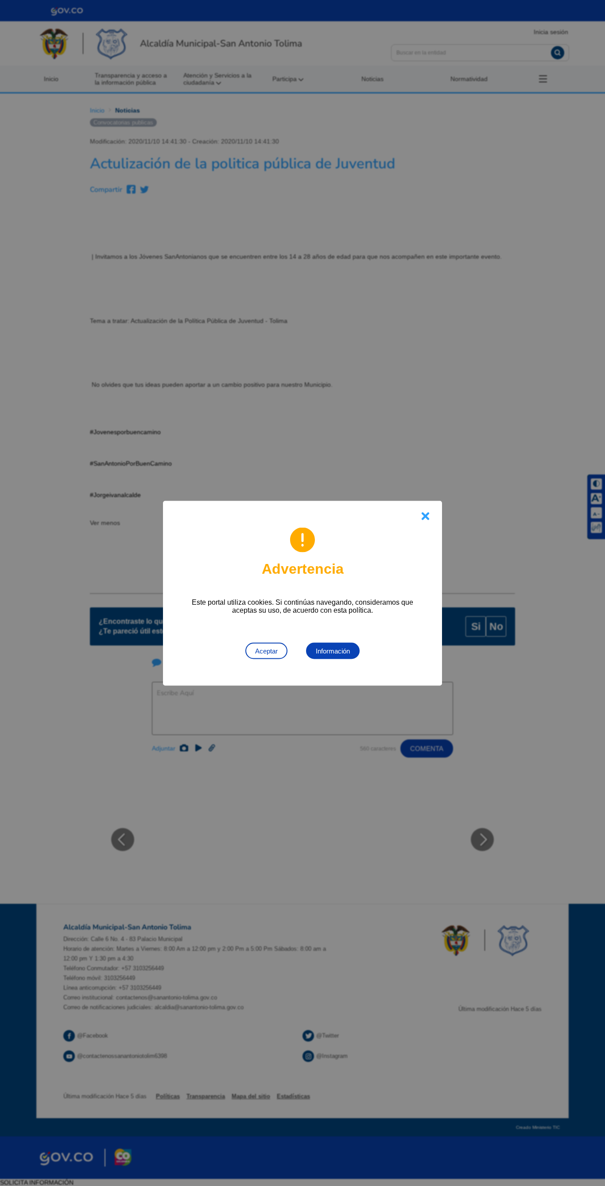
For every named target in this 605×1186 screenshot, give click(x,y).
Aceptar (266, 650)
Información (333, 650)
